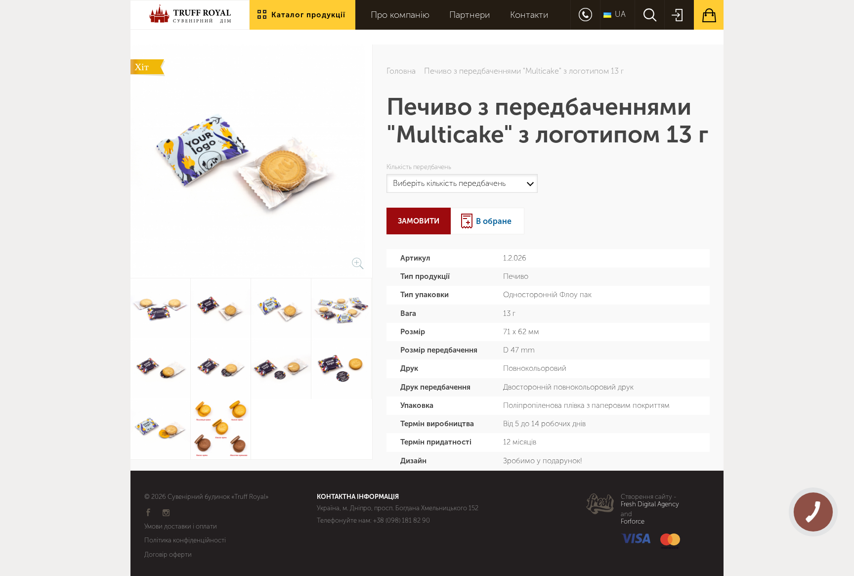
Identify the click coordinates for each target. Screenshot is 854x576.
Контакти (529, 15)
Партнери (469, 15)
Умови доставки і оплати (180, 526)
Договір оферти (168, 554)
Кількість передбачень (420, 167)
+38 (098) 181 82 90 (401, 520)
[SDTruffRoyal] (190, 22)
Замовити (418, 221)
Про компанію (400, 15)
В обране (494, 221)
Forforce (632, 521)
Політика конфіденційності (185, 540)
